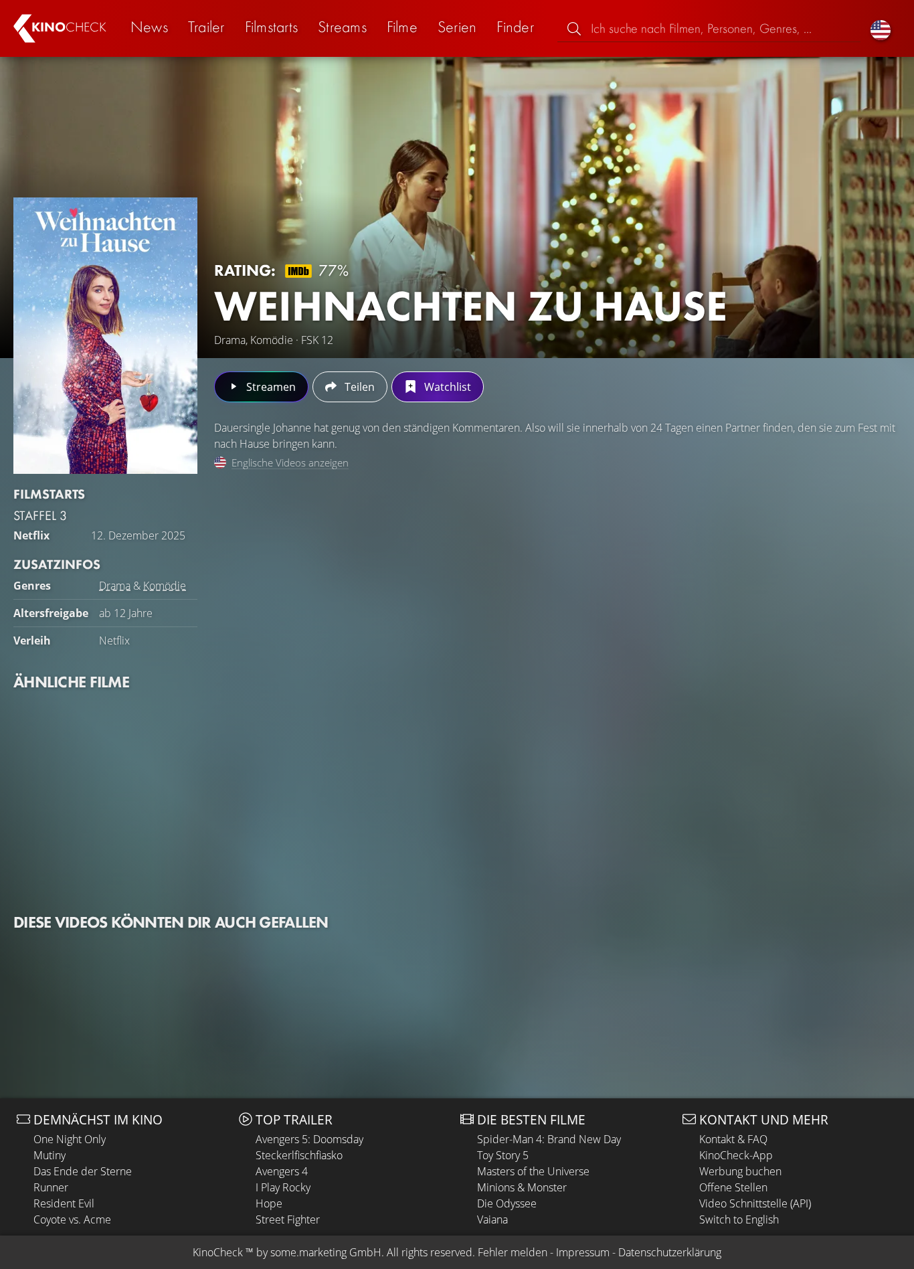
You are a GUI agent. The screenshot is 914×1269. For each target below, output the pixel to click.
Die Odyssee (507, 1203)
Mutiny (49, 1155)
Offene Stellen (733, 1187)
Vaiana (492, 1219)
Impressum (583, 1252)
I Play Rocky (283, 1187)
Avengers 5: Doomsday (309, 1139)
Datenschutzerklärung (669, 1252)
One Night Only (69, 1139)
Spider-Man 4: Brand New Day (549, 1139)
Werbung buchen (740, 1171)
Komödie (164, 585)
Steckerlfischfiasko (299, 1155)
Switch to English (739, 1219)
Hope (269, 1203)
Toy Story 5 (503, 1155)
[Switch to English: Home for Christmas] (880, 28)
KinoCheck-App (736, 1155)
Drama (114, 585)
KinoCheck (218, 1252)
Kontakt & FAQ (733, 1139)
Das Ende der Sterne (82, 1171)
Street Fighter (288, 1219)
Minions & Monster (522, 1187)
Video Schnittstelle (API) (755, 1203)
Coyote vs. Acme (72, 1219)
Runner (50, 1187)
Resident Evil (63, 1203)
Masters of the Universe (533, 1171)
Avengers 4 (282, 1171)
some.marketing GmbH (325, 1252)
